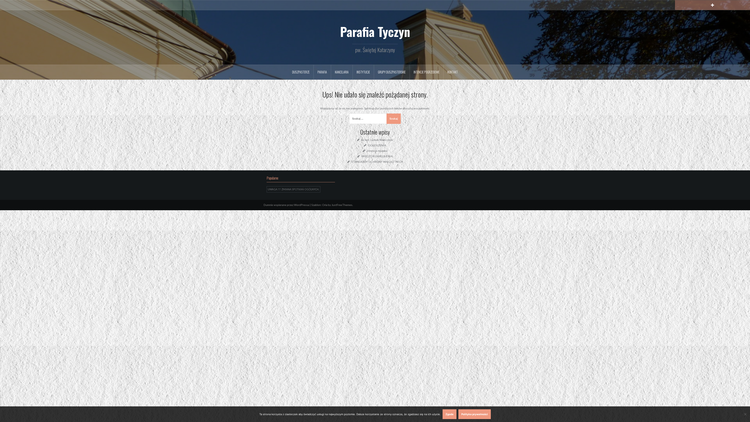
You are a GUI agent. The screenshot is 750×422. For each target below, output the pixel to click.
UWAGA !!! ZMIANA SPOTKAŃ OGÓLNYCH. (293, 189)
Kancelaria (342, 72)
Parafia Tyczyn (375, 31)
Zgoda (450, 414)
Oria (324, 205)
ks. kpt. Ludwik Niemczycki (377, 139)
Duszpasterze (301, 72)
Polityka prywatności (474, 414)
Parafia (322, 72)
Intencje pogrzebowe (426, 72)
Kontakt (452, 72)
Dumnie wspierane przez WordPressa (286, 205)
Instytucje (363, 72)
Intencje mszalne (377, 150)
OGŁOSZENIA (377, 145)
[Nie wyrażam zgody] (745, 414)
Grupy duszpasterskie (392, 72)
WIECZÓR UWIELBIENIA (377, 156)
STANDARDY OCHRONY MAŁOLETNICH (377, 161)
